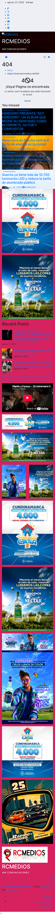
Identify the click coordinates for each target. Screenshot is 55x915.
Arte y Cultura (8, 110)
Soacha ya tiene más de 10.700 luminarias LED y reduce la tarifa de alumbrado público (26, 178)
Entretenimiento (23, 110)
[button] (45, 57)
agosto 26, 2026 (13, 187)
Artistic (4, 377)
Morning (27, 380)
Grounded (5, 380)
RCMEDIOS (16, 41)
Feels (49, 377)
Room (33, 380)
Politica (47, 896)
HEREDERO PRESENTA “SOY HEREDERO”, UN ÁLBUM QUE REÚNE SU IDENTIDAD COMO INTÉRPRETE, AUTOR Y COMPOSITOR (24, 121)
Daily (26, 377)
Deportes (46, 907)
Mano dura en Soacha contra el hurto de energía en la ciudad (25, 142)
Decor (31, 377)
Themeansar (12, 889)
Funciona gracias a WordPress (17, 886)
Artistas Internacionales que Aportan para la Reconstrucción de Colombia (26, 159)
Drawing (37, 377)
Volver (27, 100)
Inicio (10, 70)
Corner (15, 377)
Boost (10, 377)
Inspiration (13, 380)
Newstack (46, 886)
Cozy (21, 377)
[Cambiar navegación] (26, 57)
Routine (38, 380)
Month (21, 380)
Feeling (43, 377)
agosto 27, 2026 (13, 133)
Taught (44, 380)
